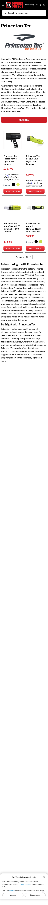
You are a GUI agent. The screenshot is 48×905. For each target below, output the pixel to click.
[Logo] (14, 5)
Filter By (24, 120)
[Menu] (3, 5)
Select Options (13, 191)
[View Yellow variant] (18, 185)
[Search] (4, 13)
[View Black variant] (13, 185)
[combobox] (26, 13)
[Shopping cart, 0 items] (44, 5)
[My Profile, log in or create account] (40, 4)
